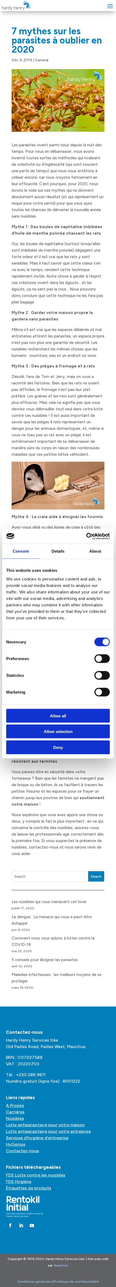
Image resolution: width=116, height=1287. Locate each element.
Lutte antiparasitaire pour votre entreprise (48, 1131)
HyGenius (15, 1144)
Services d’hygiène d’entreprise (37, 1137)
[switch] (102, 658)
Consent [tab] (21, 551)
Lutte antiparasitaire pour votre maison (45, 1124)
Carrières (15, 1111)
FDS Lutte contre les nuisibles (35, 1175)
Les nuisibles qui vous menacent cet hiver (49, 901)
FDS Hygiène (18, 1181)
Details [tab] (58, 551)
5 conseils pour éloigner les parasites (45, 959)
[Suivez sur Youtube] (32, 1225)
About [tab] (95, 551)
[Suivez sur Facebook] (10, 1225)
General (41, 60)
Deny (58, 747)
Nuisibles (15, 1118)
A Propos (15, 1105)
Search (96, 876)
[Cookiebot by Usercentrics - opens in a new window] (86, 536)
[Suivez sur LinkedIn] (21, 1225)
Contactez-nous (22, 1150)
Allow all (58, 715)
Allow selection (58, 731)
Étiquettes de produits (28, 1188)
